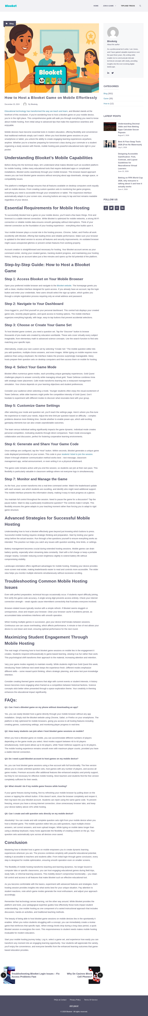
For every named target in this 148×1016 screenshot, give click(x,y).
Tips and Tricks (128, 6)
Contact (63, 1000)
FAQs (56, 1000)
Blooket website (64, 285)
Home (96, 6)
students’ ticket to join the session (77, 454)
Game (106, 99)
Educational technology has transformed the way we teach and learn (36, 111)
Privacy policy (75, 1000)
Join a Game (108, 6)
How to (106, 104)
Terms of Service (90, 1000)
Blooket (69, 1012)
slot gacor (74, 1006)
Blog (11, 24)
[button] (140, 5)
